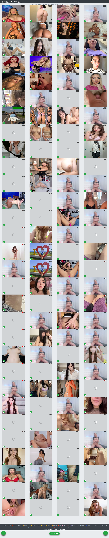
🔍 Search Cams (77, 527)
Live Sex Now (54, 533)
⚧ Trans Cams (95, 525)
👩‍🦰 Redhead (54, 525)
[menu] (3, 533)
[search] (105, 533)
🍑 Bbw (59, 525)
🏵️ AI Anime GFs (44, 527)
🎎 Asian (4, 525)
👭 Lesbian (73, 525)
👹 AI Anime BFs (57, 527)
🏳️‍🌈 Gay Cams (88, 525)
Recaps (56, 529)
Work (53, 529)
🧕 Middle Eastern (26, 525)
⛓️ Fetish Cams (31, 527)
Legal (64, 529)
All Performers (60, 529)
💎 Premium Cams (103, 525)
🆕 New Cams (82, 525)
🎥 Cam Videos (64, 527)
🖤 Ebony (9, 525)
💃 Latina (13, 525)
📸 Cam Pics (70, 527)
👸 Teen (38, 525)
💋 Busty (68, 525)
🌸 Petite (63, 525)
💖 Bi (78, 525)
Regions (50, 529)
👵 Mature (33, 525)
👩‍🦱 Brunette (48, 525)
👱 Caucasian (19, 525)
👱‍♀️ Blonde (43, 525)
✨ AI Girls (38, 527)
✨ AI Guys (50, 527)
